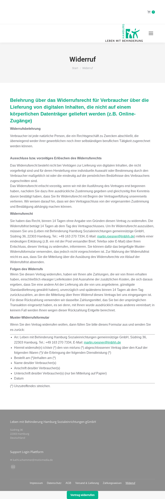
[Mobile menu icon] (151, 33)
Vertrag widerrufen (82, 495)
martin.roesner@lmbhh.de (115, 236)
